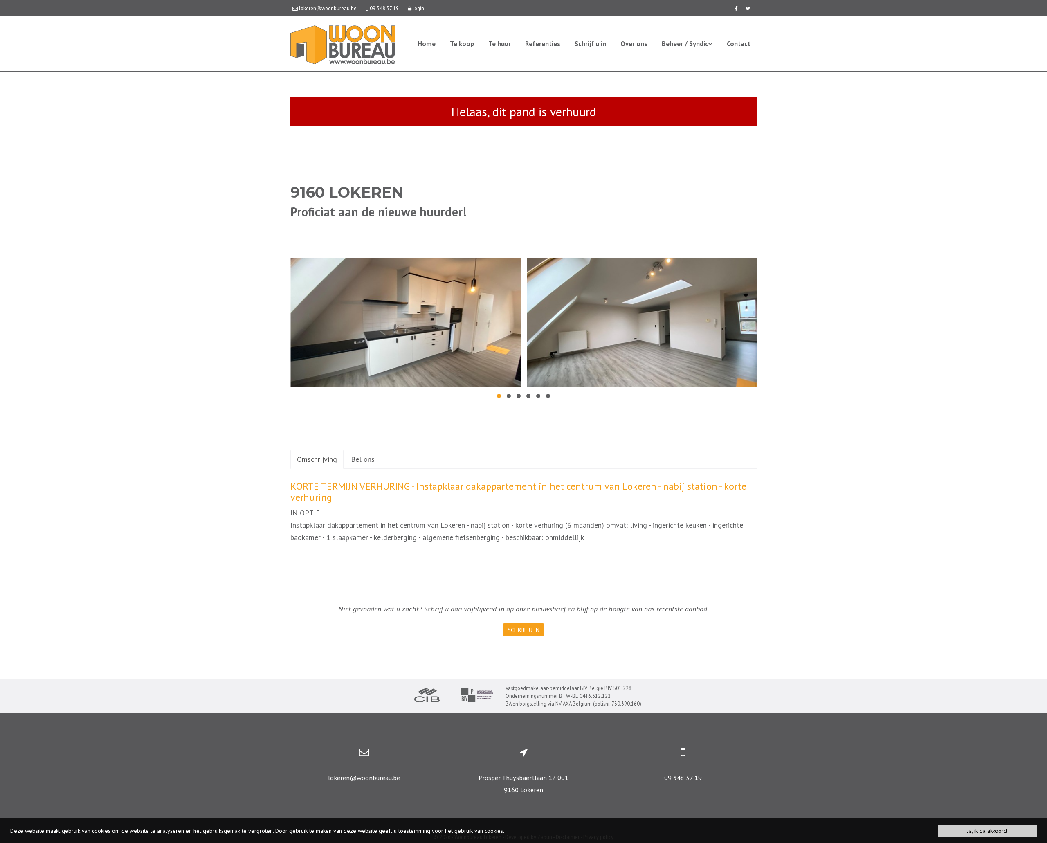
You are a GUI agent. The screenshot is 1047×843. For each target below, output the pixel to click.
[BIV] (477, 696)
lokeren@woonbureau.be (364, 777)
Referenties (542, 43)
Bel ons (363, 459)
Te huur (499, 43)
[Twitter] (748, 8)
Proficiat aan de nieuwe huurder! (378, 211)
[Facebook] (735, 8)
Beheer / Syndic (685, 43)
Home (427, 43)
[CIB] (427, 696)
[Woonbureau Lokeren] (342, 44)
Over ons (633, 43)
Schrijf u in (590, 43)
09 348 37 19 (683, 777)
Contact (738, 43)
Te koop (462, 43)
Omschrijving (317, 459)
